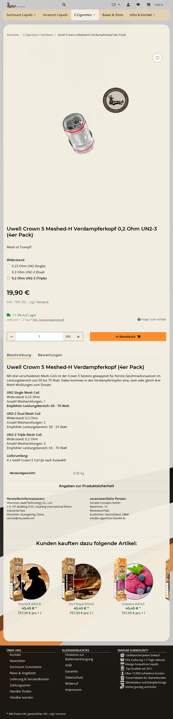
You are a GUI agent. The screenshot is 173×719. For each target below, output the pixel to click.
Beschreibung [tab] (19, 355)
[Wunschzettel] (138, 5)
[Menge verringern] (11, 336)
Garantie (71, 671)
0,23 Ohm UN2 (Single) (28, 266)
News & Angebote (23, 673)
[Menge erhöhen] (78, 336)
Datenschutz (74, 677)
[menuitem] (21, 14)
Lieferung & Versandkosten (29, 679)
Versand (42, 302)
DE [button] (114, 4)
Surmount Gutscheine (25, 667)
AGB (68, 665)
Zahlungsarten (20, 685)
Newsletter (17, 661)
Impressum (73, 689)
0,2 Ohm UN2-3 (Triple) (29, 278)
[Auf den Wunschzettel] (157, 58)
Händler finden (20, 691)
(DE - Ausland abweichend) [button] (48, 319)
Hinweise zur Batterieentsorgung (79, 656)
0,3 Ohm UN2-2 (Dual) (28, 272)
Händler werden (21, 697)
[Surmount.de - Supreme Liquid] (16, 4)
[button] (82, 5)
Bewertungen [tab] (50, 355)
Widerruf (71, 683)
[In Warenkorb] (10, 47)
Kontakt (15, 654)
